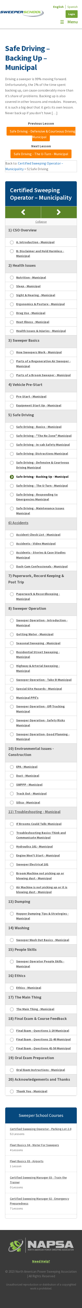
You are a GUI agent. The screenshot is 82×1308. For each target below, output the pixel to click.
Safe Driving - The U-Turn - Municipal (41, 154)
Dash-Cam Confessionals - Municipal (42, 566)
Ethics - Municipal (28, 988)
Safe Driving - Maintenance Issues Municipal (40, 510)
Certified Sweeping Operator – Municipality (41, 193)
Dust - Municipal (27, 776)
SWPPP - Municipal (29, 784)
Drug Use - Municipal (30, 313)
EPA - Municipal (26, 767)
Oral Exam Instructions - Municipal (40, 1070)
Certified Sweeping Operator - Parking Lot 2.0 (40, 1129)
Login (71, 14)
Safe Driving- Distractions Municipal (42, 453)
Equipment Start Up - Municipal (38, 405)
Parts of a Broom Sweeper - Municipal (43, 375)
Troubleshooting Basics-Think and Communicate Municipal (41, 835)
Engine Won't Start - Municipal (38, 855)
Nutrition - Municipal (31, 277)
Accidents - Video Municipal (36, 543)
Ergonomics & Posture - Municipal (40, 304)
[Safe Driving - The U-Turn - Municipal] (59, 212)
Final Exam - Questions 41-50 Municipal (43, 1048)
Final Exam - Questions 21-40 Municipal (43, 1039)
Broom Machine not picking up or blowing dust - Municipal (40, 875)
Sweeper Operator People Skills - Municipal (40, 963)
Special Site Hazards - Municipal (39, 689)
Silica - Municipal (28, 802)
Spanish (72, 7)
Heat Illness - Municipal (32, 322)
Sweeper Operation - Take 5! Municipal (44, 680)
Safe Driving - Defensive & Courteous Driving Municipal (42, 134)
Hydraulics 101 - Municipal (34, 846)
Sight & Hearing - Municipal (35, 295)
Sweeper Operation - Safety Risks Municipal (40, 722)
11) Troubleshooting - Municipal (34, 811)
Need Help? (41, 1261)
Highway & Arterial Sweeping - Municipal (38, 668)
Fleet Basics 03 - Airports (27, 1161)
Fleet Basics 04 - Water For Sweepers (34, 1145)
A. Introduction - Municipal (35, 242)
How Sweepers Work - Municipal (39, 352)
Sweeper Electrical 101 (32, 864)
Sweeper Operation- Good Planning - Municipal (43, 736)
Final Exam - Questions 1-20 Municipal (42, 1031)
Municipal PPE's (27, 698)
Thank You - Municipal (31, 1091)
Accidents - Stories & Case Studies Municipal (41, 554)
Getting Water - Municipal (34, 634)
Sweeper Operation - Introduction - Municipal (42, 622)
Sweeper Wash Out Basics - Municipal (42, 940)
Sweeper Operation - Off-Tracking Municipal (40, 708)
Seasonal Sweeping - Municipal (38, 643)
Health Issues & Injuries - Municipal (41, 331)
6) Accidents (18, 522)
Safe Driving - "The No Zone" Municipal (44, 436)
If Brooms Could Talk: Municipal (38, 824)
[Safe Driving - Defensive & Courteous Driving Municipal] (23, 212)
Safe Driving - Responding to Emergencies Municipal (37, 497)
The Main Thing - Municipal (35, 1009)
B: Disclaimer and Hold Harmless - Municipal (40, 253)
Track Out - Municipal (31, 793)
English (58, 7)
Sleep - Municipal (28, 286)
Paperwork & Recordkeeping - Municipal (38, 596)
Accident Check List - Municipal (38, 535)
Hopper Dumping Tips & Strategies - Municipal (42, 916)
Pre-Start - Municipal (31, 396)
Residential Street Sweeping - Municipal (38, 654)
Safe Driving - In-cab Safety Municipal (43, 445)
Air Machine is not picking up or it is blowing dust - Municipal (41, 889)
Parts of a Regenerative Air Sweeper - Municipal (43, 363)
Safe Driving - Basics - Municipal (38, 427)
